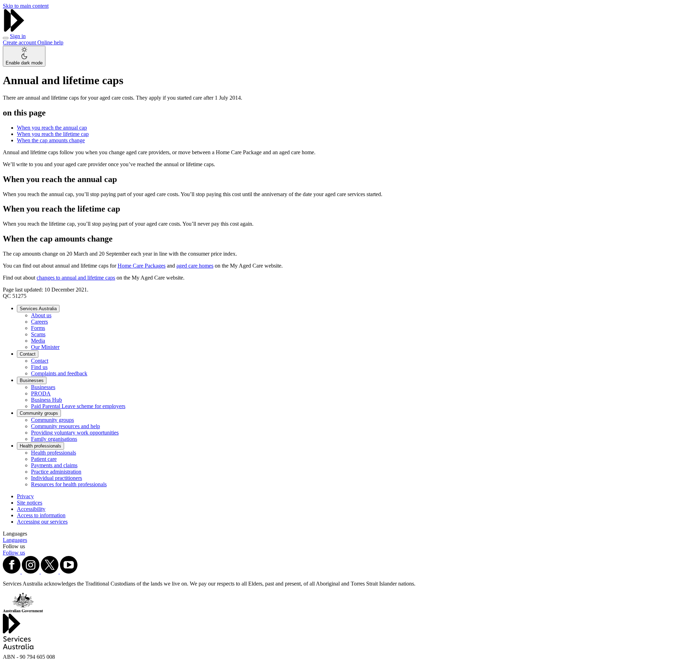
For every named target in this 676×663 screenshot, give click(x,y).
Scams (38, 334)
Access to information (41, 515)
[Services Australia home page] (14, 30)
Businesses (32, 380)
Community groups (39, 413)
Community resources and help (65, 426)
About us (41, 315)
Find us (39, 367)
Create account (20, 42)
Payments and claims (54, 465)
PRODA (41, 393)
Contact (28, 354)
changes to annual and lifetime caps (76, 278)
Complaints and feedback (59, 373)
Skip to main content (26, 6)
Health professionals (40, 446)
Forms (38, 328)
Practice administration (56, 472)
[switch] (24, 56)
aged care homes (194, 266)
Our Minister (45, 347)
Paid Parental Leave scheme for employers (78, 406)
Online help (50, 42)
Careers (39, 322)
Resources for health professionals (69, 484)
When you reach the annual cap (52, 128)
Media (38, 341)
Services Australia (38, 308)
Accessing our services (42, 522)
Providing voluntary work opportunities (75, 433)
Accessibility (31, 509)
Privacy (25, 496)
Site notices (29, 503)
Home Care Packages (141, 266)
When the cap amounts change (51, 140)
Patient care (44, 459)
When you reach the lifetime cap (53, 134)
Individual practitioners (56, 478)
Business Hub (46, 400)
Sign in (18, 36)
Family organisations (54, 439)
